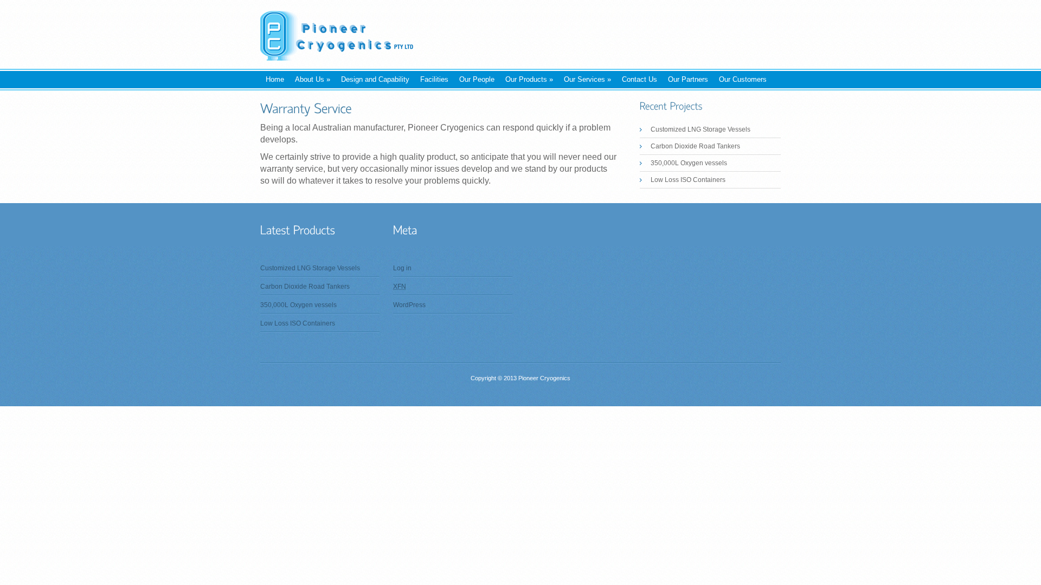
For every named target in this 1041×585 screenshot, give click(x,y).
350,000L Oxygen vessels (689, 163)
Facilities (434, 79)
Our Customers (743, 79)
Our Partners (688, 79)
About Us (312, 79)
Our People (476, 79)
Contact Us (639, 79)
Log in (402, 268)
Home (275, 79)
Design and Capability (375, 79)
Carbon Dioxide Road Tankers (695, 146)
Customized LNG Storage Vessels (700, 129)
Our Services (587, 79)
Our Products (529, 79)
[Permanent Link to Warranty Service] (306, 108)
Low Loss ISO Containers (688, 180)
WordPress (409, 305)
